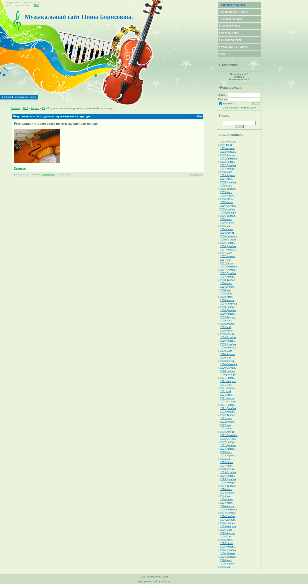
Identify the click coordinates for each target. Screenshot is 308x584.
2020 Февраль (228, 347)
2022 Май (225, 425)
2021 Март (226, 384)
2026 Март (226, 560)
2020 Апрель (227, 354)
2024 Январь (227, 482)
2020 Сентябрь (228, 364)
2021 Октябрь (228, 401)
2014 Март (226, 185)
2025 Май (225, 536)
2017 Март (226, 253)
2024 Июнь (226, 499)
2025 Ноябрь (227, 546)
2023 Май (225, 459)
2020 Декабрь (228, 374)
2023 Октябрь (228, 472)
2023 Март (226, 452)
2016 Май (225, 226)
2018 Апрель (227, 286)
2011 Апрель (227, 148)
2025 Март (226, 529)
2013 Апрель (227, 175)
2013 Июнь (226, 178)
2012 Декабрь (228, 165)
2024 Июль (226, 502)
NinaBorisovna (48, 175)
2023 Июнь (226, 462)
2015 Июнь (226, 199)
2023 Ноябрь (227, 475)
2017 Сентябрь (228, 266)
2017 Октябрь (228, 269)
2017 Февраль (228, 249)
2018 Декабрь (228, 310)
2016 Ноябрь (227, 242)
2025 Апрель (227, 533)
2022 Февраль (228, 415)
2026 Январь (227, 553)
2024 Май (225, 496)
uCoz (167, 581)
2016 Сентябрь (228, 236)
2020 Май (225, 357)
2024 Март (226, 489)
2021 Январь (227, 378)
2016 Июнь (226, 229)
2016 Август (227, 232)
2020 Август (227, 361)
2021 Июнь (226, 394)
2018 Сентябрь (228, 303)
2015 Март (226, 192)
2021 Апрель (227, 388)
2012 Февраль (228, 151)
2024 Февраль (228, 486)
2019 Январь (227, 313)
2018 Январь (227, 276)
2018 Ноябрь (227, 307)
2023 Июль (226, 465)
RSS (36, 5)
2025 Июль (226, 543)
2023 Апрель (227, 455)
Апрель (35, 108)
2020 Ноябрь (227, 371)
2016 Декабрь (228, 246)
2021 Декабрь (228, 408)
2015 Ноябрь (227, 209)
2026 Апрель (227, 563)
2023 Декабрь (228, 479)
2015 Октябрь (228, 205)
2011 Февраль (228, 141)
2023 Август (227, 469)
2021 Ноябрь (227, 405)
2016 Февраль (228, 215)
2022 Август (227, 432)
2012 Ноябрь (227, 161)
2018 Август (227, 300)
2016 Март (226, 219)
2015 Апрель (227, 195)
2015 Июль (226, 202)
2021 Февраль (228, 381)
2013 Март (226, 172)
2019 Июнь (226, 330)
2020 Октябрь (228, 367)
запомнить (229, 103)
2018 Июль (226, 296)
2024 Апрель (227, 492)
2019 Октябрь (228, 337)
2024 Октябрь (228, 513)
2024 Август (227, 506)
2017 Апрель (227, 256)
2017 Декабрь (228, 273)
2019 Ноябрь (227, 340)
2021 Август (227, 398)
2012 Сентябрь (228, 158)
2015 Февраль (228, 188)
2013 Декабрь (228, 182)
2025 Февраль (228, 526)
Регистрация (21, 97)
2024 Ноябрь (227, 516)
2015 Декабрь (228, 212)
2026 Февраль (228, 556)
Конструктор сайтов (149, 581)
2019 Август (227, 334)
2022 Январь (227, 411)
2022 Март (226, 418)
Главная (6, 97)
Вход (33, 97)
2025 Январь (227, 523)
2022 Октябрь (228, 438)
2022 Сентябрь (228, 435)
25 (43, 108)
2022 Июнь (226, 428)
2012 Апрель (227, 155)
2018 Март (226, 283)
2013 (25, 108)
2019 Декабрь (228, 344)
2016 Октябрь (228, 239)
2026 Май (225, 567)
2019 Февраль (228, 317)
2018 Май (225, 290)
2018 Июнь (226, 293)
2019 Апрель (227, 323)
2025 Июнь (226, 540)
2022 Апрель (227, 421)
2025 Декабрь (228, 550)
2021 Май (225, 391)
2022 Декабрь (228, 445)
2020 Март (226, 350)
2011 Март (226, 145)
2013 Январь (227, 168)
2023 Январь (227, 448)
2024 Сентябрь (228, 509)
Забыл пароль (231, 107)
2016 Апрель (227, 222)
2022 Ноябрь (227, 442)
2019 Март (226, 320)
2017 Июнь (226, 263)
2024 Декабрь (228, 519)
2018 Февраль (228, 280)
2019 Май (225, 327)
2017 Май (225, 259)
